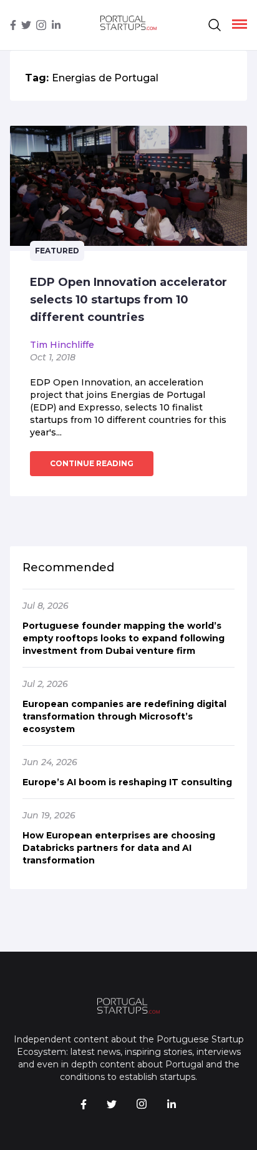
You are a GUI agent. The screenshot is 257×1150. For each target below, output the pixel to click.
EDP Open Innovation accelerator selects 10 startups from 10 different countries (128, 299)
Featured (57, 250)
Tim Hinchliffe (62, 344)
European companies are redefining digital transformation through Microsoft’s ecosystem (124, 716)
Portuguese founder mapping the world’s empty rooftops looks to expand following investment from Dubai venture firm (123, 638)
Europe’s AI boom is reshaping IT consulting (127, 782)
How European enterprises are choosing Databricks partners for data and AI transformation (118, 848)
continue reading (91, 463)
